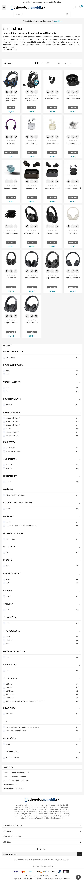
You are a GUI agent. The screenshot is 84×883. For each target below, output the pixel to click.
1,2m (42, 744)
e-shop (51, 879)
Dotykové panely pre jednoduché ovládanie (42, 525)
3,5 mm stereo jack (42, 757)
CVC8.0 (42, 508)
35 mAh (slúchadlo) (42, 418)
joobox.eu (49, 866)
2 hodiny (42, 468)
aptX (42, 623)
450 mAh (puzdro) (42, 435)
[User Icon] (75, 7)
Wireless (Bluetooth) (42, 451)
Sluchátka (8, 767)
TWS (42, 644)
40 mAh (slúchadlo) (42, 421)
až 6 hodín (42, 687)
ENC (42, 583)
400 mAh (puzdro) (42, 432)
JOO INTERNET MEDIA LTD (31, 879)
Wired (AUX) (42, 448)
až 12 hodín (42, 691)
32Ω (42, 552)
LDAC (42, 596)
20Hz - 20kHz (42, 539)
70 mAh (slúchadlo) (42, 425)
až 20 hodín (42, 694)
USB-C (42, 482)
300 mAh (42, 429)
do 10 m (42, 405)
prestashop (65, 879)
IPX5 (42, 670)
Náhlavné (42, 640)
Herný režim (42, 357)
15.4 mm (42, 714)
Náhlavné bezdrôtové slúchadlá (16, 773)
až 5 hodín (42, 684)
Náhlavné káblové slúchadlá (15, 776)
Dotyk (42, 522)
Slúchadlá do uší (10, 784)
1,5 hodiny (42, 465)
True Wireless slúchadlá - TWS (16, 780)
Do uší (42, 637)
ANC (42, 579)
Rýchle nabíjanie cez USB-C (42, 495)
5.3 (42, 391)
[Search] (67, 14)
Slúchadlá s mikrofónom (13, 788)
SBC (42, 374)
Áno (42, 566)
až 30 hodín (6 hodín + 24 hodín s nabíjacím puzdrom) (42, 701)
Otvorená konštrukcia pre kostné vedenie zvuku (42, 727)
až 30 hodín (42, 698)
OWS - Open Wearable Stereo (42, 731)
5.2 (42, 388)
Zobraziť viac (11, 50)
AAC (42, 371)
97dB (42, 610)
